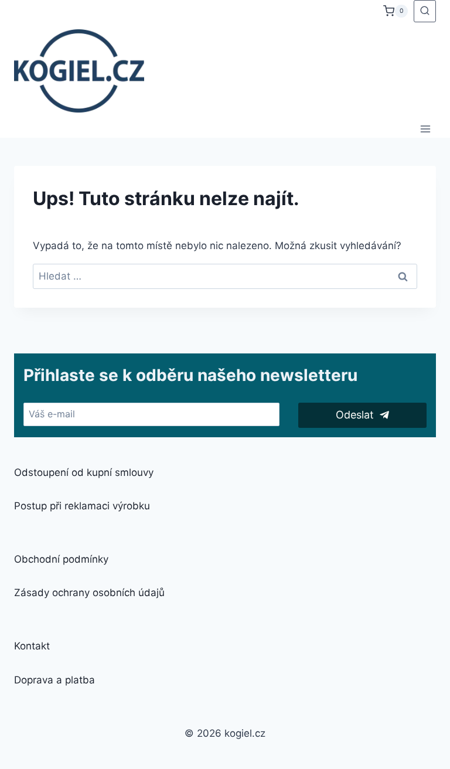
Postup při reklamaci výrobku (82, 506)
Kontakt (32, 646)
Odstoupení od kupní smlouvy (84, 472)
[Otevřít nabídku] (425, 129)
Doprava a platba (54, 680)
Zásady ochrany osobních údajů (89, 592)
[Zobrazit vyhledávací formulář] (425, 11)
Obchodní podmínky (61, 559)
